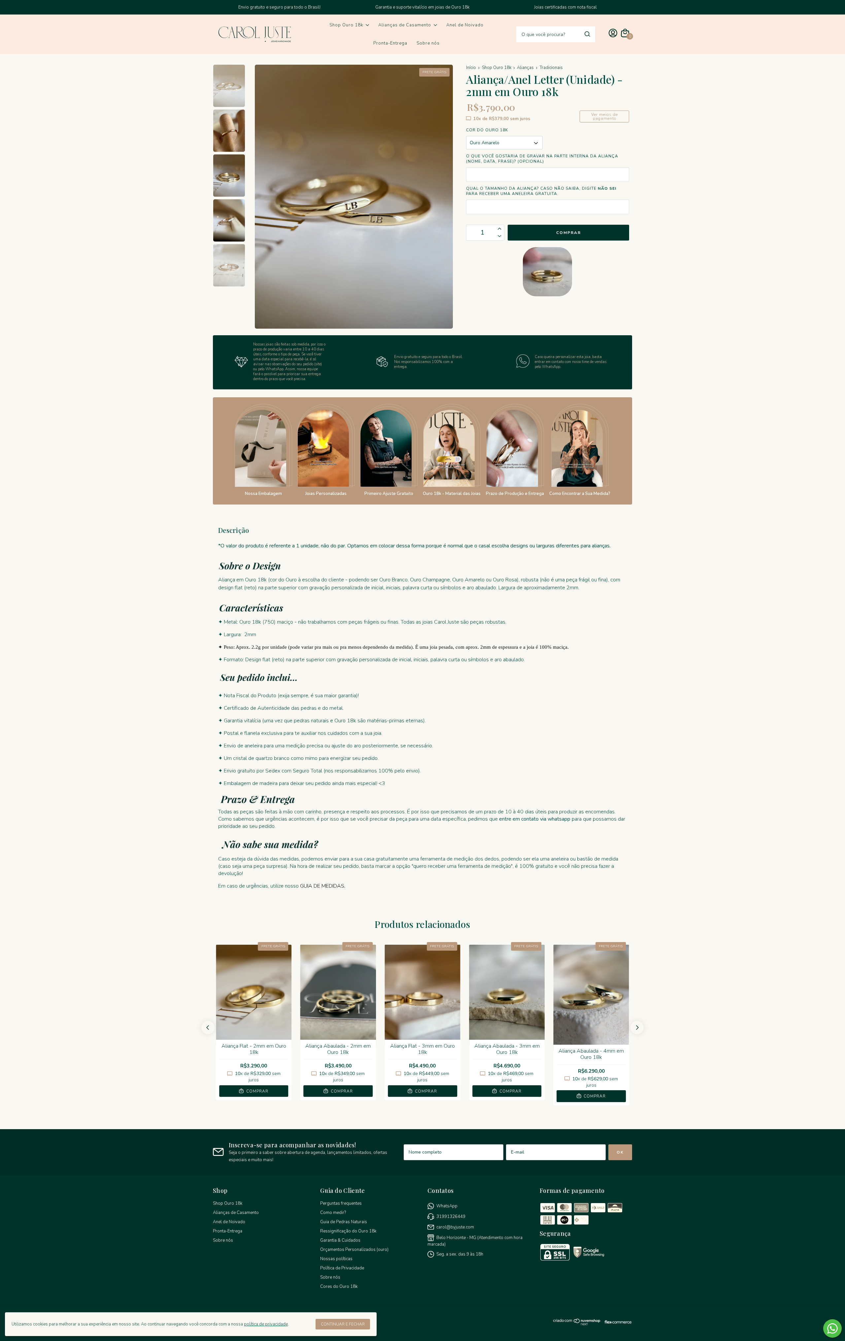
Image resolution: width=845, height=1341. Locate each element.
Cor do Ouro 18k (487, 130)
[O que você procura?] (587, 34)
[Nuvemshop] (577, 1324)
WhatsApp (446, 1206)
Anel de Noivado (465, 25)
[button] (208, 1027)
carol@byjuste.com (455, 1227)
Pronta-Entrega (390, 43)
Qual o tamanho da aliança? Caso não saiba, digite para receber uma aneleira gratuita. (541, 191)
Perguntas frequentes (341, 1203)
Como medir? (333, 1213)
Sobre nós (428, 43)
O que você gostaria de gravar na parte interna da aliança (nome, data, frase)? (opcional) (542, 158)
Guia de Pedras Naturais (343, 1222)
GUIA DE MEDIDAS (322, 886)
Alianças (525, 68)
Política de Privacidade (342, 1268)
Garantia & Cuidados (340, 1240)
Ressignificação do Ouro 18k (348, 1231)
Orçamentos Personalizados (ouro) (354, 1250)
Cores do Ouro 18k (338, 1287)
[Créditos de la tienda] (616, 1323)
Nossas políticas (336, 1259)
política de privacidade (266, 1324)
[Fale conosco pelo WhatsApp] (832, 1328)
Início (471, 68)
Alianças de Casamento (404, 25)
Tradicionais (551, 68)
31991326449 (450, 1217)
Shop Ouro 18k (346, 25)
